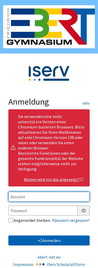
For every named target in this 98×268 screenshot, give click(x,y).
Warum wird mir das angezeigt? (52, 179)
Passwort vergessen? (71, 220)
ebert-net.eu (49, 257)
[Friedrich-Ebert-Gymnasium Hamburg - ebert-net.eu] (49, 26)
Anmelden (51, 240)
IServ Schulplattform (66, 264)
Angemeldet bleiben (32, 220)
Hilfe (86, 103)
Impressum (23, 264)
